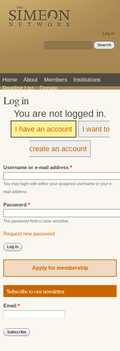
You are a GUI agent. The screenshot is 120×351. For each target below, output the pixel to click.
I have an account (43, 129)
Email (11, 305)
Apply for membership (60, 268)
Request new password (29, 233)
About (30, 79)
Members (55, 79)
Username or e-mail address (37, 167)
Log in (108, 33)
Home (9, 79)
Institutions (87, 79)
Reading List (17, 88)
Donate (48, 88)
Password (16, 204)
